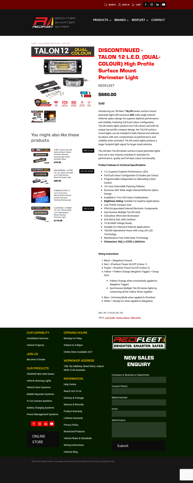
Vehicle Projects (35, 345)
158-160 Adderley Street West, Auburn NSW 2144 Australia (84, 368)
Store (33, 43)
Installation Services (37, 338)
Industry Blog (71, 451)
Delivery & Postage (74, 397)
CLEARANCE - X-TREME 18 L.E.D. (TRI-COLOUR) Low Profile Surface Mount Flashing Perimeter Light (63, 212)
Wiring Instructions (74, 445)
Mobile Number (119, 397)
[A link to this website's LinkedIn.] (157, 4)
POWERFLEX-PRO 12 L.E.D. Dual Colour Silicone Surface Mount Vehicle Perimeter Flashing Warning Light (62, 195)
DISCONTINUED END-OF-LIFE (49, 43)
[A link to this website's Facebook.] (145, 4)
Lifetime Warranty (73, 418)
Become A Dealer (36, 359)
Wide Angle (136, 318)
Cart (138, 4)
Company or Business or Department (130, 375)
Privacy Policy (71, 424)
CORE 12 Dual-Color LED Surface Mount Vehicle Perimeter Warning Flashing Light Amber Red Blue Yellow (63, 154)
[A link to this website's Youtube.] (163, 4)
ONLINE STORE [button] (38, 439)
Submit (122, 445)
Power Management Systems (42, 414)
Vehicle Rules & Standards (78, 438)
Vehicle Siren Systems (39, 387)
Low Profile (110, 318)
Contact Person (120, 386)
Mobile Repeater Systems (40, 394)
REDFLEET (66, 43)
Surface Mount (122, 318)
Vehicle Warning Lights (39, 380)
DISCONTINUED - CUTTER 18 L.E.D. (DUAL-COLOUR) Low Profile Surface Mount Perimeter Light (63, 173)
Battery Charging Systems (40, 407)
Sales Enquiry (119, 420)
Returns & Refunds (74, 404)
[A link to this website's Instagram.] (151, 4)
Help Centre (70, 384)
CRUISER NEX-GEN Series (40, 374)
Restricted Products (74, 431)
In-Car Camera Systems (39, 400)
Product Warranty (73, 411)
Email (115, 409)
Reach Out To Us (72, 391)
